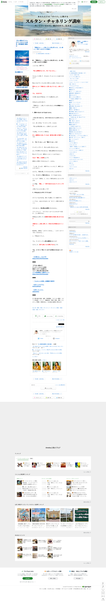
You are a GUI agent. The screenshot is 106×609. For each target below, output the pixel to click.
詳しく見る (52, 578)
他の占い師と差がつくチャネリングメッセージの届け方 (22, 153)
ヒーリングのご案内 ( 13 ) (74, 76)
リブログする (60, 316)
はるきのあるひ (72, 231)
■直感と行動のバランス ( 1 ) (75, 128)
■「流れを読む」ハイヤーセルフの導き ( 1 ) (78, 135)
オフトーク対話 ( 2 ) (73, 161)
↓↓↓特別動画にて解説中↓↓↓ (40, 272)
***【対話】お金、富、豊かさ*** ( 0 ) (77, 117)
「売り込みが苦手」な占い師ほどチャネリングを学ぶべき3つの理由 (22, 140)
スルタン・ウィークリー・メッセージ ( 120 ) (78, 82)
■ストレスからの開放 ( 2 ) (74, 97)
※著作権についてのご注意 (73, 251)
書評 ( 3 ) (71, 163)
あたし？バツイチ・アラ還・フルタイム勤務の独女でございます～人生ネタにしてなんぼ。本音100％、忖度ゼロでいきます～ (79, 241)
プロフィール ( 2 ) (73, 166)
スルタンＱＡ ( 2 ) (73, 144)
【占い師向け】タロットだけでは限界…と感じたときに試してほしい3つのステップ (48, 346)
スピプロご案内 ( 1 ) (73, 142)
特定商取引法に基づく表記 (80, 588)
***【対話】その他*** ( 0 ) (75, 126)
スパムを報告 (43, 588)
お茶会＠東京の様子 (22, 101)
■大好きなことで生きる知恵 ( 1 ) (76, 87)
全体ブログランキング (73, 56)
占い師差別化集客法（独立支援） (43, 53)
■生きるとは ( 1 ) (73, 95)
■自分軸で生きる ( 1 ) (73, 113)
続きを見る (87, 51)
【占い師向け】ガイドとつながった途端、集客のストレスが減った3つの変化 (22, 134)
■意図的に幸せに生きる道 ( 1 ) (75, 131)
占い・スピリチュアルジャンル (75, 57)
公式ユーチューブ (73, 181)
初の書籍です (19, 72)
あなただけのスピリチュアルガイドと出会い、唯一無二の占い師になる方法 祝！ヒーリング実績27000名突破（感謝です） (53, 18)
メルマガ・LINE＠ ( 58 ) (74, 74)
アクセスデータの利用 (67, 588)
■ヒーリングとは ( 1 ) (73, 139)
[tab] (23, 458)
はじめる (28, 578)
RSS (72, 250)
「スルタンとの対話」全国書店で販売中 (44, 281)
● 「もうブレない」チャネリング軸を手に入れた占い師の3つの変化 (47, 349)
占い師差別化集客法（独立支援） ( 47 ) (77, 73)
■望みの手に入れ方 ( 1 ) (74, 122)
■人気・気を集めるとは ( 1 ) (75, 115)
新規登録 (94, 1)
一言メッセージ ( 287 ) (74, 78)
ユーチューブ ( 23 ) (73, 80)
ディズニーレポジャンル (23, 458)
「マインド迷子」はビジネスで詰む (76, 194)
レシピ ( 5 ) (71, 165)
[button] (103, 599)
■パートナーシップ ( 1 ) (74, 104)
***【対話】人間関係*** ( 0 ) (75, 98)
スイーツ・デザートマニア (73, 478)
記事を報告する (61, 326)
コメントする (49, 388)
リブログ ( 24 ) (72, 155)
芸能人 (31, 458)
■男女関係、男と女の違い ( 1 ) (75, 106)
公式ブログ (71, 180)
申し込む (78, 578)
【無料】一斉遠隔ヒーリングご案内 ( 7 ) (77, 146)
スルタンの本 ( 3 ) (73, 152)
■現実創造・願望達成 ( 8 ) (74, 93)
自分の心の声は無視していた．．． (76, 200)
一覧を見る (87, 171)
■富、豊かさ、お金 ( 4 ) (74, 120)
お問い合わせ (51, 588)
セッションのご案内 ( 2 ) (74, 148)
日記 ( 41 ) (71, 168)
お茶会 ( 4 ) (71, 154)
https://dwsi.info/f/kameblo (40, 258)
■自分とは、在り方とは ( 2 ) (75, 133)
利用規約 (59, 588)
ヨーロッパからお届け (47, 478)
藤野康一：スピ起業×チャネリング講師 (82, 42)
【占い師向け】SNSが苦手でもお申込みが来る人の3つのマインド (22, 163)
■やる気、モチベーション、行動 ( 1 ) (77, 137)
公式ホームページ (73, 178)
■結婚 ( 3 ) (71, 100)
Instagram (57, 338)
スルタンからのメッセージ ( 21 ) (76, 159)
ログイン (102, 1)
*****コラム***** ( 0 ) (74, 85)
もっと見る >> (35, 356)
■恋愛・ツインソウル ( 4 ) (74, 102)
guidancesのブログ (73, 204)
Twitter (41, 338)
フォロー (44, 333)
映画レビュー (20, 478)
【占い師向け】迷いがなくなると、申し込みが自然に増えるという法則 (22, 149)
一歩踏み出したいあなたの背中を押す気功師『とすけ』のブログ (79, 207)
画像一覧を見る (24, 168)
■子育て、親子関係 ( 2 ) (74, 109)
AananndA (71, 244)
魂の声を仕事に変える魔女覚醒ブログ (77, 197)
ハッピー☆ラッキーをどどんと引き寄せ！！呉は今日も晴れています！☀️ (79, 238)
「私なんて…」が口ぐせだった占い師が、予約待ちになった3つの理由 (47, 353)
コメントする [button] (49, 316)
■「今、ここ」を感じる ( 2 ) (75, 91)
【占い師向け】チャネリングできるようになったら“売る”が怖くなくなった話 (22, 158)
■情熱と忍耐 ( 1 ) (73, 124)
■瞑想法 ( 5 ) (72, 89)
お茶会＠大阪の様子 (22, 87)
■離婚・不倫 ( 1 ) (73, 108)
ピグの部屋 (85, 44)
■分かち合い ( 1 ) (73, 119)
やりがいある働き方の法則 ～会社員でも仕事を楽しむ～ (79, 234)
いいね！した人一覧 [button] (60, 319)
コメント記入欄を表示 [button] (60, 384)
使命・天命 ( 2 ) (72, 84)
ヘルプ (89, 588)
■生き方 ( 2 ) (72, 141)
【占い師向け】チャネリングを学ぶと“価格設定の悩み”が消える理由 (22, 144)
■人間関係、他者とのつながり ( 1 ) (76, 111)
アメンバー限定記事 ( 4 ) (74, 157)
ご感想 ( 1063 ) (72, 71)
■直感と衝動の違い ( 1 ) (74, 130)
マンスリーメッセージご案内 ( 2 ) (76, 150)
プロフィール (79, 44)
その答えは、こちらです (40, 257)
